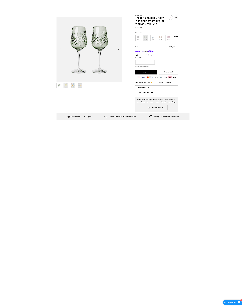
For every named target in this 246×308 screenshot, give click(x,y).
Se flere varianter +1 (175, 38)
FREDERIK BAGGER (139, 15)
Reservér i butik (168, 72)
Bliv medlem (138, 57)
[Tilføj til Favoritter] (176, 17)
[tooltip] (170, 17)
